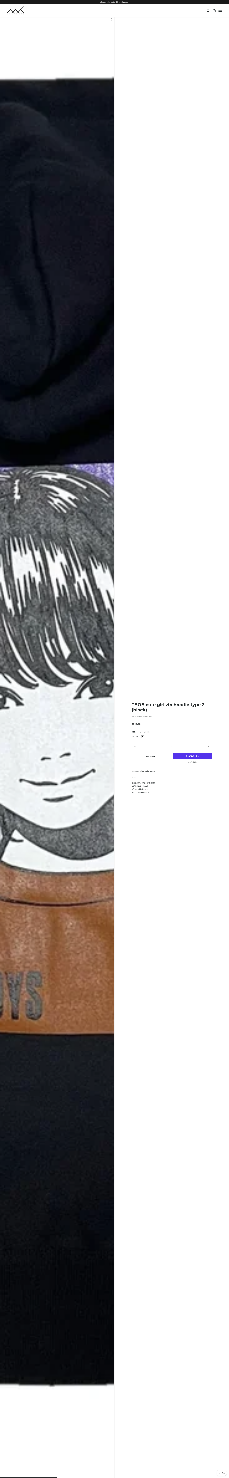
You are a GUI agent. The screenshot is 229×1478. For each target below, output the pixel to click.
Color (134, 737)
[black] (142, 736)
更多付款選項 (192, 762)
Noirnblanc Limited (143, 716)
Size (133, 732)
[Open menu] (220, 10)
